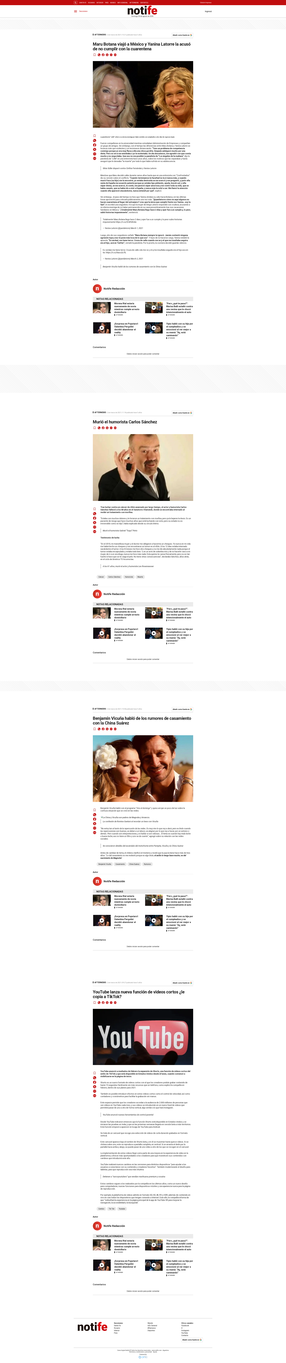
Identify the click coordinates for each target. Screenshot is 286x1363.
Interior (100, 3)
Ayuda (155, 1352)
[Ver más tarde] (94, 55)
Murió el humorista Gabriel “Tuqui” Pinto (120, 530)
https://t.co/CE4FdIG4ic (126, 222)
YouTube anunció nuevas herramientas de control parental (128, 1115)
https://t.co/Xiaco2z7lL (116, 252)
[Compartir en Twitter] (107, 54)
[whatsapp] (99, 54)
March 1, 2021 (137, 228)
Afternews (134, 3)
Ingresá (208, 11)
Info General (123, 3)
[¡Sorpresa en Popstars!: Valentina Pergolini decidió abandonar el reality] (102, 327)
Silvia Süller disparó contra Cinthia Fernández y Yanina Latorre (129, 168)
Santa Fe (82, 3)
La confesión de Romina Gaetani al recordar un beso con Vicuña (130, 821)
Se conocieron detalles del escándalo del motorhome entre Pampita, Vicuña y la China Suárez (143, 846)
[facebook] (103, 54)
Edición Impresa (205, 2)
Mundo (113, 3)
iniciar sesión (137, 354)
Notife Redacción (114, 288)
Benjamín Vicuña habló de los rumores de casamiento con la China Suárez (135, 266)
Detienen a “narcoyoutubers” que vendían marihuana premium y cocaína (134, 1176)
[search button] (75, 2)
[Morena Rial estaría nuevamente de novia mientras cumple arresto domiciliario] (102, 307)
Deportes (144, 3)
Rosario (91, 3)
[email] (111, 54)
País (106, 3)
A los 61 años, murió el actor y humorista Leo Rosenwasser (128, 566)
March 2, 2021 (137, 258)
